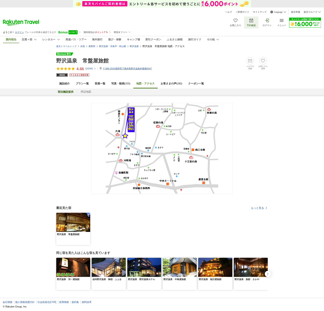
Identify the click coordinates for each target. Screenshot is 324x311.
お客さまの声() (171, 83)
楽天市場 (295, 12)
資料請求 (87, 302)
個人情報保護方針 (25, 302)
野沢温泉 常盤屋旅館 (82, 61)
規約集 (75, 302)
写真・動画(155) (120, 83)
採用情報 (64, 302)
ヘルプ (228, 12)
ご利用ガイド (242, 12)
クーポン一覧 (196, 83)
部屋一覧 (100, 83)
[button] (88, 215)
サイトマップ (259, 12)
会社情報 (7, 302)
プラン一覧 (82, 83)
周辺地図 (86, 91)
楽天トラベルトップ (66, 46)
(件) (89, 68)
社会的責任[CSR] (47, 302)
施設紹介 (64, 83)
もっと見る (257, 207)
